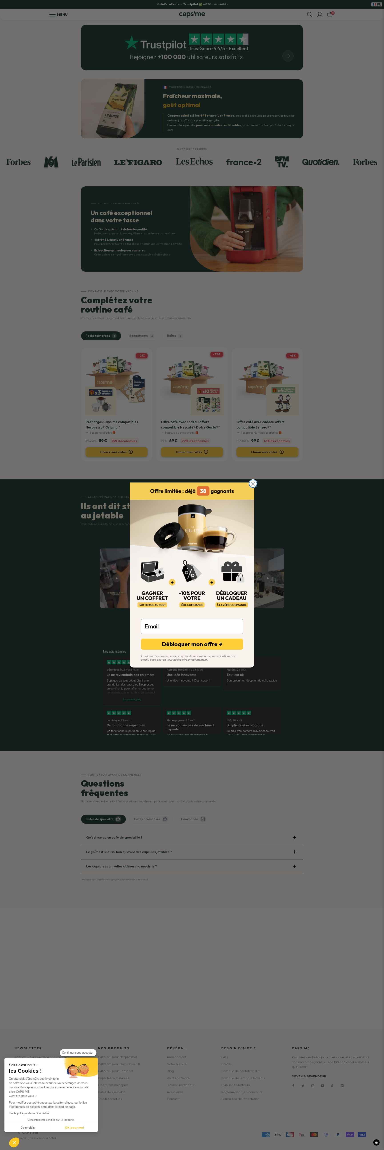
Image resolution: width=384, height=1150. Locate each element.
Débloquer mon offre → (192, 644)
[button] (14, 1142)
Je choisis (28, 1127)
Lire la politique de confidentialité (29, 1113)
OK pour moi (74, 1127)
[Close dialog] (253, 484)
